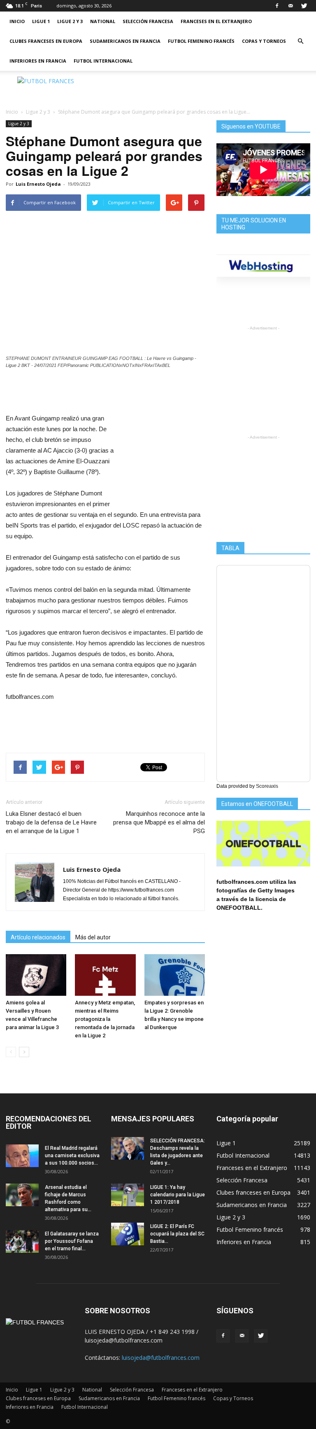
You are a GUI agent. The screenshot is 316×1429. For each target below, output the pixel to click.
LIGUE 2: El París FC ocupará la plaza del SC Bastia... (177, 1234)
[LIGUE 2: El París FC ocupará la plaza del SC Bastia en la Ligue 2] (127, 1234)
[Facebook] (277, 6)
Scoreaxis (267, 786)
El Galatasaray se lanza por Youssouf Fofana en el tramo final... (72, 1241)
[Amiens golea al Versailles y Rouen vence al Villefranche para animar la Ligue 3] (36, 975)
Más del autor (93, 937)
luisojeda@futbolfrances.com (161, 1357)
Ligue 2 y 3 (70, 21)
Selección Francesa (148, 21)
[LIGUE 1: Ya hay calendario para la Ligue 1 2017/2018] (127, 1195)
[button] (300, 41)
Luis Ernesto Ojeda (38, 184)
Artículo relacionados (38, 937)
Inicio (17, 21)
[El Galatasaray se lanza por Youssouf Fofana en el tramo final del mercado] (22, 1241)
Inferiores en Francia (37, 61)
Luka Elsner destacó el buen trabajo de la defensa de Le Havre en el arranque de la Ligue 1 (51, 822)
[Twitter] (304, 6)
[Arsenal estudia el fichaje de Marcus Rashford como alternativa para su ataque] (22, 1195)
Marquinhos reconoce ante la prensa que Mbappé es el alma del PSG (159, 822)
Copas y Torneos (264, 41)
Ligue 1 (41, 21)
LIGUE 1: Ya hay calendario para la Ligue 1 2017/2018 (177, 1194)
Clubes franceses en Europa (45, 41)
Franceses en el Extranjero (216, 21)
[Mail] (290, 6)
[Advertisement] (213, 89)
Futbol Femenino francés (201, 41)
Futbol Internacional (103, 61)
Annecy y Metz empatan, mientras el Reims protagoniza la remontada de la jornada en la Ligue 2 (105, 1019)
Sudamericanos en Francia (125, 41)
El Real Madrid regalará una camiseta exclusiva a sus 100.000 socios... (72, 1155)
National (102, 21)
